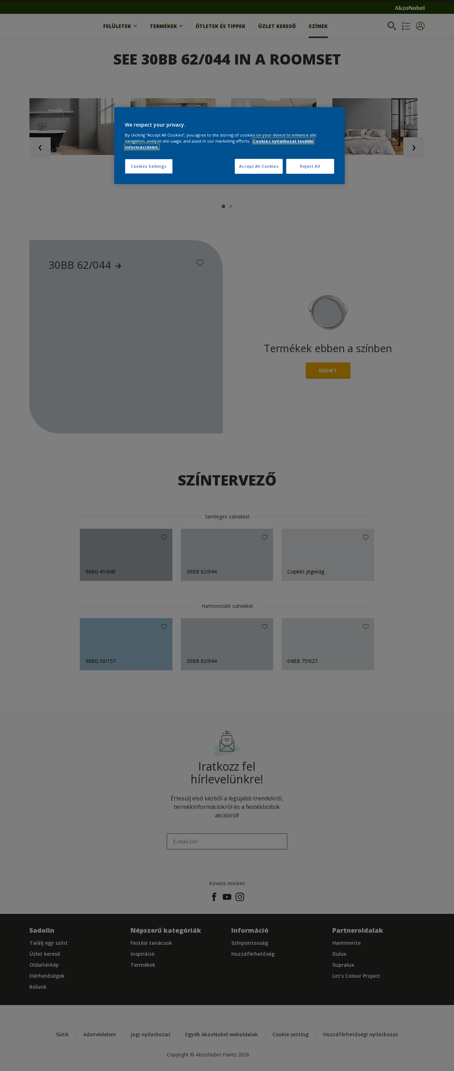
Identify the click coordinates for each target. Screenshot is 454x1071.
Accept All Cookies (258, 166)
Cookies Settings (149, 166)
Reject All (310, 166)
